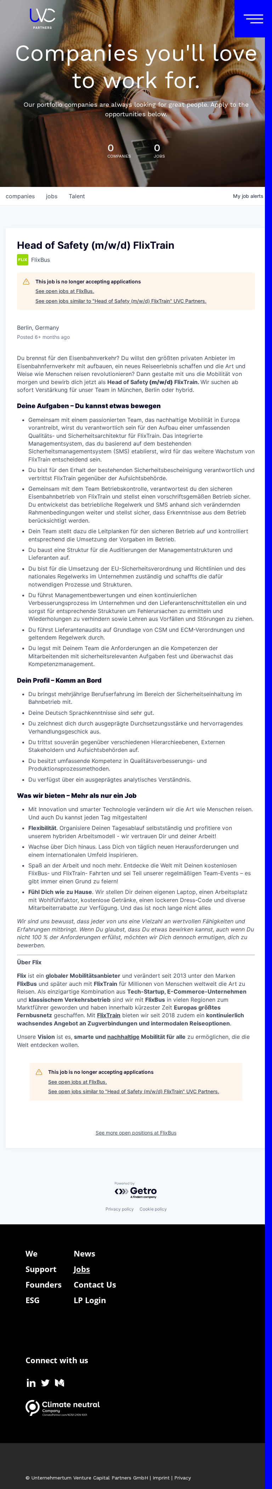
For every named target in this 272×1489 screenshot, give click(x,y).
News (84, 1253)
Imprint (161, 1478)
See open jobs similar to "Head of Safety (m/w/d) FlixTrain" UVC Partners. (120, 301)
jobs (51, 196)
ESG (33, 1299)
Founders (44, 1284)
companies (20, 196)
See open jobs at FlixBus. (64, 291)
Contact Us (95, 1284)
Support (41, 1268)
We (32, 1253)
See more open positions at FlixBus (136, 1133)
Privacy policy (120, 1209)
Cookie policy (153, 1209)
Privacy (182, 1478)
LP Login (90, 1299)
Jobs (82, 1268)
